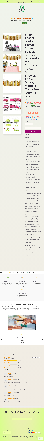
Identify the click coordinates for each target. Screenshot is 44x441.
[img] (11, 373)
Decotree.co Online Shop (10, 436)
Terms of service (38, 436)
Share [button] (27, 255)
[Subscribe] (31, 419)
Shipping (33, 106)
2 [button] (20, 404)
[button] (2, 8)
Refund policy (25, 436)
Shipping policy (30, 437)
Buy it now (33, 131)
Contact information (37, 437)
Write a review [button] (35, 357)
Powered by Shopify (18, 436)
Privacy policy (31, 436)
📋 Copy (24, 23)
